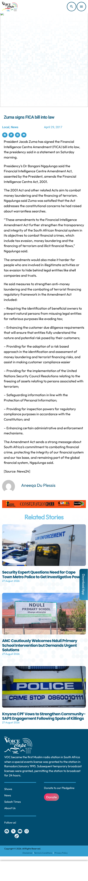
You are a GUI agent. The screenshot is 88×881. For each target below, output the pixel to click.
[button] (4, 135)
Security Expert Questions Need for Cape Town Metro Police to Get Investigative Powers (43, 575)
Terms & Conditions (43, 853)
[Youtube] (20, 831)
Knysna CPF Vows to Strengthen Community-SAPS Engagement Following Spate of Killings (44, 716)
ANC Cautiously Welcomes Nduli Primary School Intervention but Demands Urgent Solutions (39, 645)
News (14, 127)
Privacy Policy (60, 853)
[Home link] (10, 6)
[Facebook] (6, 831)
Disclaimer (28, 853)
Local (5, 127)
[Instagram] (26, 831)
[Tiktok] (17, 836)
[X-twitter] (13, 831)
